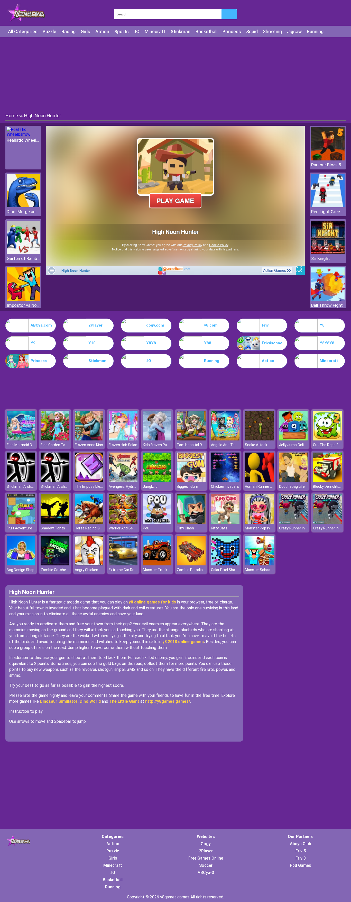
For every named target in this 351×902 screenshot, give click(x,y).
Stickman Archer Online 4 (27, 486)
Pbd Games (300, 865)
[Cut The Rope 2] (327, 439)
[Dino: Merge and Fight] (23, 205)
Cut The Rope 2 (325, 445)
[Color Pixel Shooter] (225, 564)
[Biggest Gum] (191, 480)
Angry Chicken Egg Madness (98, 570)
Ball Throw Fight (327, 305)
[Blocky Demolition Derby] (327, 480)
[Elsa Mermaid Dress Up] (21, 439)
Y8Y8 (151, 343)
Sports (121, 31)
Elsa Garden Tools (55, 445)
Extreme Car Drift (123, 570)
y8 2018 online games (183, 641)
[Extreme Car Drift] (123, 564)
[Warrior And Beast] (123, 522)
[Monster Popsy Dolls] (259, 522)
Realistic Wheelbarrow (23, 140)
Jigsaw (294, 31)
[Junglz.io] (157, 480)
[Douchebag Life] (293, 480)
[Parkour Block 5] (328, 159)
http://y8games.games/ (167, 701)
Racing (68, 31)
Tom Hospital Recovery (196, 445)
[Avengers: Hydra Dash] (123, 480)
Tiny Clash (185, 528)
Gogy (206, 843)
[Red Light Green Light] (328, 205)
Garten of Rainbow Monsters (23, 258)
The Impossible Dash (92, 486)
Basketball (206, 31)
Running (315, 31)
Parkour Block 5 (326, 164)
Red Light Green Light (328, 211)
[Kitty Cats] (225, 522)
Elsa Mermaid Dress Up (26, 445)
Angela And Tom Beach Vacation (238, 445)
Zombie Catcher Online (59, 570)
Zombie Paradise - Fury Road (200, 570)
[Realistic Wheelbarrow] (23, 134)
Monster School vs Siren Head (269, 570)
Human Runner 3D (259, 486)
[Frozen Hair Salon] (123, 439)
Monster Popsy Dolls (262, 528)
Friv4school (272, 343)
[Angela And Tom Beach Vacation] (225, 439)
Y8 (322, 325)
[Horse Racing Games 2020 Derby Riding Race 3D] (89, 522)
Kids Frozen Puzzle (158, 445)
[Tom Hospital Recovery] (191, 439)
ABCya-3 (206, 872)
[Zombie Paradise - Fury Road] (191, 564)
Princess (232, 31)
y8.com (211, 325)
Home (11, 115)
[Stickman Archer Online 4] (21, 480)
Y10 (92, 343)
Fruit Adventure (19, 528)
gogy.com (155, 325)
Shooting (272, 31)
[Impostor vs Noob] (23, 299)
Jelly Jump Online (293, 445)
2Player (95, 325)
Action (102, 31)
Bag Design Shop (20, 570)
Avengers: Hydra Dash (127, 486)
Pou (146, 528)
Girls (85, 31)
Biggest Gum (187, 486)
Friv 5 (300, 851)
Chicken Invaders (225, 486)
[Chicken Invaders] (225, 480)
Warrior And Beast (123, 528)
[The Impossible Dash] (89, 480)
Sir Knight (320, 258)
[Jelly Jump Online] (293, 439)
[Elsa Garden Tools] (55, 439)
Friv (265, 325)
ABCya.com (41, 325)
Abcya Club (300, 843)
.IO (137, 31)
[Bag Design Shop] (21, 564)
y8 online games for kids (152, 602)
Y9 (33, 343)
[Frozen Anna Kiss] (89, 439)
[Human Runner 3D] (259, 480)
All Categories (23, 31)
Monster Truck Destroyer (163, 570)
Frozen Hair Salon (123, 445)
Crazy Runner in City (295, 528)
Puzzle (49, 31)
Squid (252, 31)
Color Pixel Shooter (226, 570)
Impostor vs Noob (23, 305)
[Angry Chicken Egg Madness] (89, 564)
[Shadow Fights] (55, 522)
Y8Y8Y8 (327, 343)
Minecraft (155, 31)
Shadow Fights (53, 528)
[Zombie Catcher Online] (55, 564)
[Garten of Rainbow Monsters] (23, 252)
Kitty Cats (219, 528)
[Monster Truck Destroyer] (157, 564)
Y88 (207, 343)
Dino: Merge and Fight (23, 211)
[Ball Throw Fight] (328, 299)
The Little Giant (124, 701)
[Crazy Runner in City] (293, 522)
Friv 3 (300, 858)
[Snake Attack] (259, 439)
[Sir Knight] (328, 252)
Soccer (206, 865)
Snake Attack (256, 445)
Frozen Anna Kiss (89, 445)
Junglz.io (150, 486)
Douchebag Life (292, 486)
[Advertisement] (175, 74)
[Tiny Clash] (191, 522)
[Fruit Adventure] (21, 522)
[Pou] (157, 522)
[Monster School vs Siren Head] (259, 564)
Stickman (180, 31)
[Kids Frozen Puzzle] (157, 439)
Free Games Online (205, 858)
